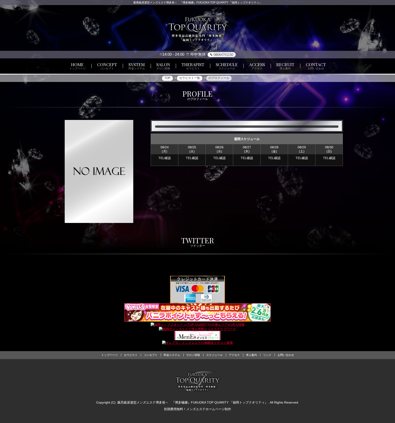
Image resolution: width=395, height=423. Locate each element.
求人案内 (251, 355)
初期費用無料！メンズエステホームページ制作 (197, 409)
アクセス (234, 355)
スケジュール (214, 355)
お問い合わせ (286, 355)
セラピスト (131, 355)
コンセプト (150, 355)
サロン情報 (193, 355)
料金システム (172, 355)
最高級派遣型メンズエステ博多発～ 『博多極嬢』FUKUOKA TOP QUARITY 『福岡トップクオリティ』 (192, 402)
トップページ (109, 355)
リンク (267, 355)
